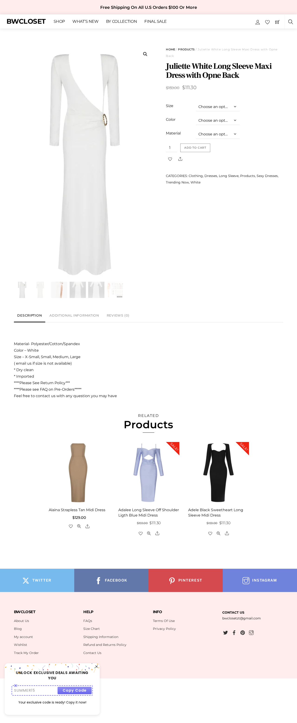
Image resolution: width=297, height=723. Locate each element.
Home (170, 49)
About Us (21, 621)
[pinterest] (242, 632)
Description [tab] (29, 315)
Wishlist (20, 645)
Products (186, 49)
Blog (18, 629)
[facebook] (234, 632)
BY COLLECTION (121, 21)
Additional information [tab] (74, 315)
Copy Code (75, 690)
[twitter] (225, 632)
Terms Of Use (164, 621)
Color (170, 119)
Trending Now (177, 182)
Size (169, 106)
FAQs (87, 621)
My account (23, 637)
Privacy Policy (164, 629)
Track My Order (26, 653)
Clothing (196, 176)
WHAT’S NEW (85, 21)
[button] (145, 54)
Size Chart (91, 629)
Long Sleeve (229, 176)
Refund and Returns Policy (104, 645)
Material (173, 133)
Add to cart (195, 147)
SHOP (59, 21)
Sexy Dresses (267, 176)
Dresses (210, 176)
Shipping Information (100, 637)
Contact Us (92, 653)
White (195, 182)
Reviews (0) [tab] (118, 315)
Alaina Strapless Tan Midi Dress (77, 510)
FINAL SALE (155, 21)
